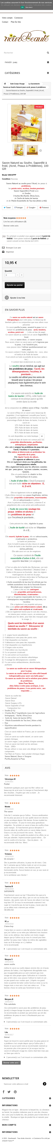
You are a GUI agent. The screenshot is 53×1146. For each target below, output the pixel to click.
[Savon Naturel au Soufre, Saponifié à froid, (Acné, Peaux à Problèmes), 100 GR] (19, 150)
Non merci (29, 7)
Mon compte (9, 1125)
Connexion (18, 18)
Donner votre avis (11, 226)
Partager (19, 208)
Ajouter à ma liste (17, 298)
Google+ (32, 208)
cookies (7, 3)
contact (5, 22)
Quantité (8, 271)
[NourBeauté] (26, 36)
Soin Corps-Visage (17, 84)
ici (42, 436)
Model (4, 175)
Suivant (40, 150)
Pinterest (45, 208)
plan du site (16, 22)
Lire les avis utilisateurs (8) (15, 222)
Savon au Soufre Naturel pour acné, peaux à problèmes (24, 87)
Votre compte (7, 18)
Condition (6, 179)
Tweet (8, 208)
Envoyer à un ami (13, 248)
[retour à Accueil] (4, 84)
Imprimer (10, 252)
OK (22, 7)
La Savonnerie (34, 84)
